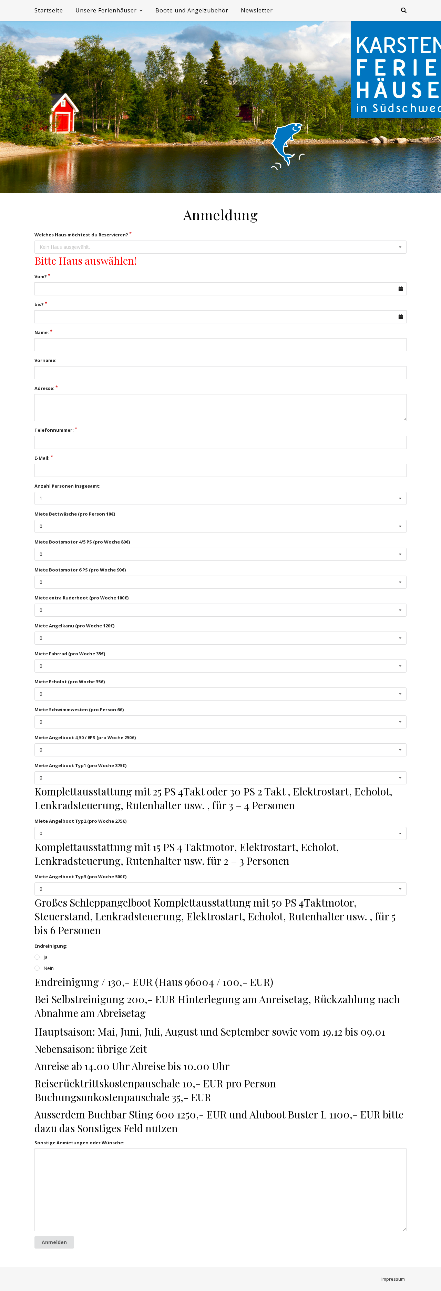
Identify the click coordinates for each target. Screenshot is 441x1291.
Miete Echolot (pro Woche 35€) (69, 681)
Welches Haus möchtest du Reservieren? (81, 235)
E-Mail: (42, 458)
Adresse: (44, 388)
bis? (39, 304)
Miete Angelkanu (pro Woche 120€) (74, 626)
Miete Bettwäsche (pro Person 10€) (74, 514)
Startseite (48, 10)
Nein (48, 968)
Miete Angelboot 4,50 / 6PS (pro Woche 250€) (85, 737)
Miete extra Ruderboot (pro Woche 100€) (81, 598)
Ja (45, 957)
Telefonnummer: (54, 430)
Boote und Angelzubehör (191, 10)
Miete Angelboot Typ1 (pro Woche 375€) (80, 765)
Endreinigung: (51, 946)
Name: (41, 332)
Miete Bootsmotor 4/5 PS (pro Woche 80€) (82, 542)
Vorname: (45, 360)
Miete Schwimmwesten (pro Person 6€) (79, 709)
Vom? (40, 276)
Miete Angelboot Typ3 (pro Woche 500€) (80, 876)
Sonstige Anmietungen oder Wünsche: (79, 1143)
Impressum (393, 1279)
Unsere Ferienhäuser (106, 10)
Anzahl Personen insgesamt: (67, 486)
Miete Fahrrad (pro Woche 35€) (69, 654)
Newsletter (257, 10)
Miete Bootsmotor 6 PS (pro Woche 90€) (80, 570)
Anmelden (54, 1242)
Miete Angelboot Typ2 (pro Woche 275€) (80, 821)
